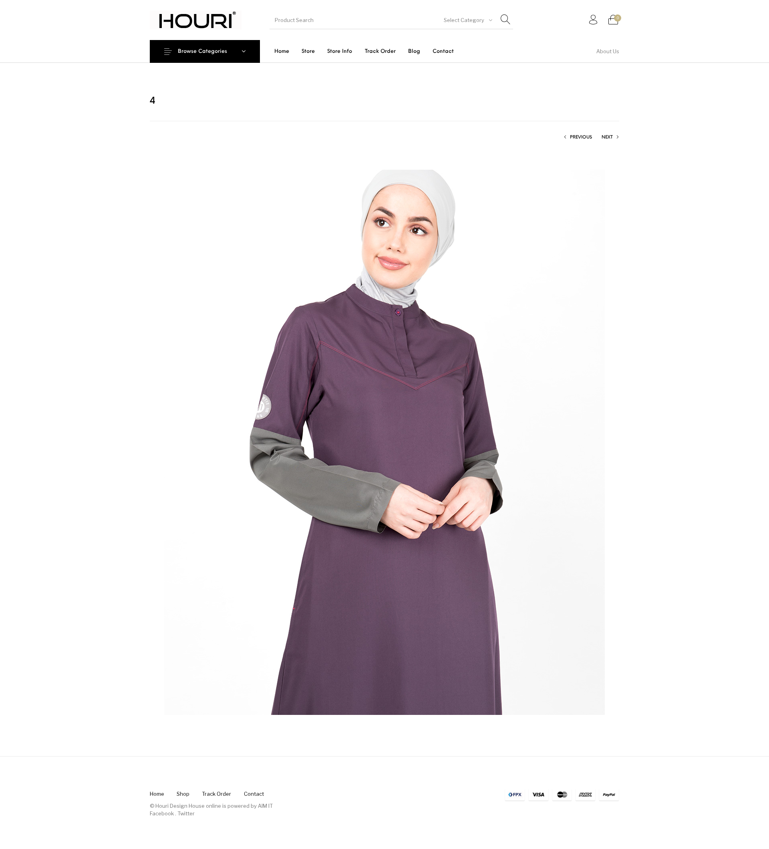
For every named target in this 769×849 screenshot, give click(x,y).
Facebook (162, 813)
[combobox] (467, 20)
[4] (384, 442)
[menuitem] (281, 51)
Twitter (186, 813)
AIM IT (265, 806)
